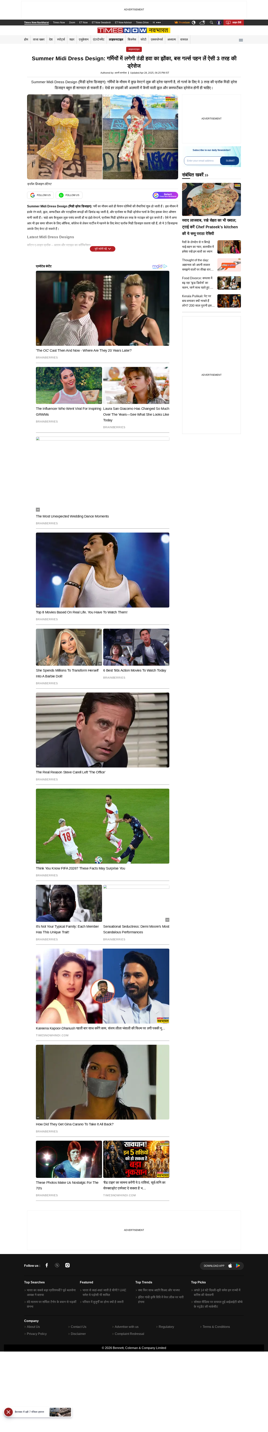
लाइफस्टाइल (116, 39)
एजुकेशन (83, 39)
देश (51, 39)
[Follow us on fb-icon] (47, 1266)
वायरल (184, 39)
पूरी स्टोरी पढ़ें (101, 248)
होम (26, 39)
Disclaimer (78, 1333)
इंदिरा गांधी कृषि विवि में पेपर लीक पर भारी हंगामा (161, 1300)
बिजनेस (132, 39)
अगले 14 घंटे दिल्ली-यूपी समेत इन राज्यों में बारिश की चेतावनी (217, 1292)
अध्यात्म (171, 39)
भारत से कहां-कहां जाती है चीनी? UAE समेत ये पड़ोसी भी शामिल (104, 1292)
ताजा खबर (39, 39)
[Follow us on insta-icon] (67, 1266)
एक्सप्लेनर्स (157, 39)
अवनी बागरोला (121, 72)
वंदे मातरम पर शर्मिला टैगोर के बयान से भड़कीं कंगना (51, 1304)
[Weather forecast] (203, 22)
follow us (44, 195)
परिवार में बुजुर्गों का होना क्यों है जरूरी (103, 1302)
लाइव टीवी (236, 22)
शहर (71, 39)
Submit (230, 160)
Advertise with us (127, 1326)
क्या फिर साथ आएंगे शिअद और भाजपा (159, 1290)
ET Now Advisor (123, 22)
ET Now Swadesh (101, 22)
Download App (214, 1266)
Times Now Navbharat (36, 22)
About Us (33, 1326)
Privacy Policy (37, 1333)
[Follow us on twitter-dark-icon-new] (57, 1266)
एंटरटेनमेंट (98, 39)
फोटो (143, 39)
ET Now (83, 22)
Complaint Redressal (129, 1333)
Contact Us (78, 1326)
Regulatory (166, 1326)
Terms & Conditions (216, 1326)
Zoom (72, 22)
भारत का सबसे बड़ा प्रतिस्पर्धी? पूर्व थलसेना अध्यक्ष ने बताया (51, 1292)
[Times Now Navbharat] (134, 30)
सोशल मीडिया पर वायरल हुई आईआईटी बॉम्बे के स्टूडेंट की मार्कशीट (218, 1304)
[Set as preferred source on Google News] (165, 195)
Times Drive (142, 22)
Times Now (59, 22)
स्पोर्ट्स (61, 39)
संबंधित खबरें (192, 174)
